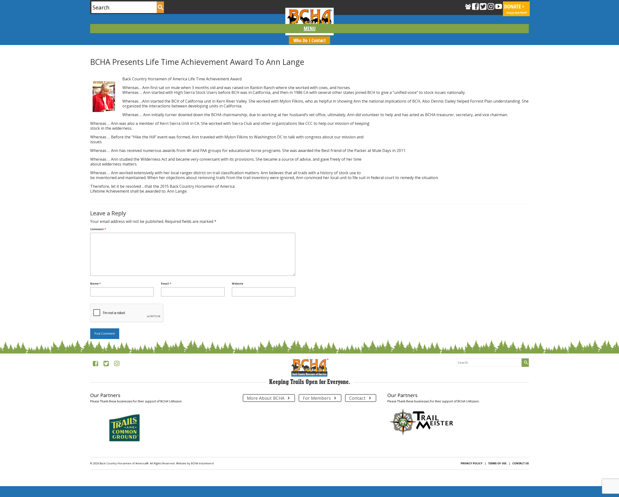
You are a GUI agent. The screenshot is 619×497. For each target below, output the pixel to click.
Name (95, 283)
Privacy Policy (471, 463)
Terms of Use (497, 463)
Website (237, 283)
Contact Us (520, 463)
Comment (98, 229)
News (111, 71)
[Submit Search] (160, 7)
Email (166, 283)
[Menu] (309, 28)
